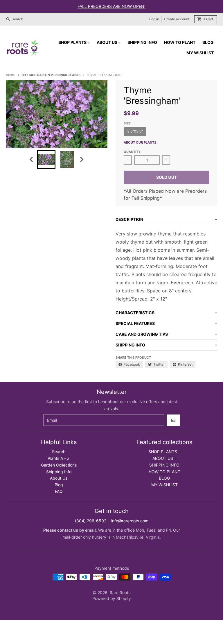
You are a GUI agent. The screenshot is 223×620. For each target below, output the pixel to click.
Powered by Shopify (111, 598)
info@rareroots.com (129, 520)
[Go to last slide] (32, 159)
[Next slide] (82, 159)
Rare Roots (120, 592)
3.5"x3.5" (135, 131)
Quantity (132, 152)
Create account (176, 19)
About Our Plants (140, 142)
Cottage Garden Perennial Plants (50, 75)
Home (10, 75)
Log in (154, 19)
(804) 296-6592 (90, 520)
